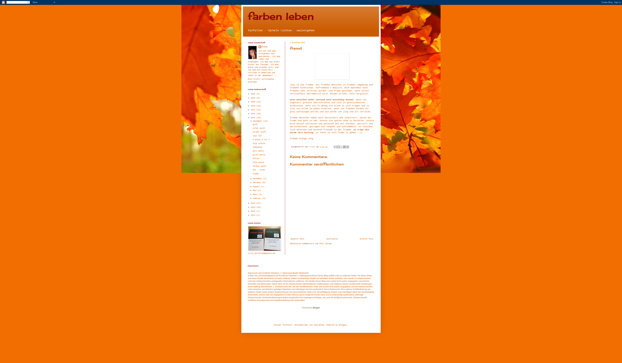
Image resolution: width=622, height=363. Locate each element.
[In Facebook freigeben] (344, 146)
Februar (257, 198)
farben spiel (259, 166)
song (310, 138)
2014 (253, 203)
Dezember (258, 121)
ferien (256, 159)
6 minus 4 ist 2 (261, 140)
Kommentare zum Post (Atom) (317, 244)
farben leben (281, 16)
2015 (253, 118)
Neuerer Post (297, 239)
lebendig (257, 147)
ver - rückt (259, 170)
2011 (253, 215)
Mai (255, 190)
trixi (264, 47)
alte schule (259, 143)
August (257, 187)
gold (255, 124)
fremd (255, 174)
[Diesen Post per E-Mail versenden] (335, 146)
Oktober (257, 183)
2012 (253, 211)
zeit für (257, 136)
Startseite (332, 239)
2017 (253, 110)
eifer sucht (259, 128)
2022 (253, 94)
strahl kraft (259, 132)
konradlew (319, 325)
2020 (253, 102)
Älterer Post (366, 239)
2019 (253, 106)
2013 (253, 207)
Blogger (316, 308)
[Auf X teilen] (341, 146)
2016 (253, 114)
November (258, 179)
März (256, 194)
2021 (253, 98)
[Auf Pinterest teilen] (347, 146)
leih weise (258, 162)
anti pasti (258, 151)
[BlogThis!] (338, 146)
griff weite (259, 155)
